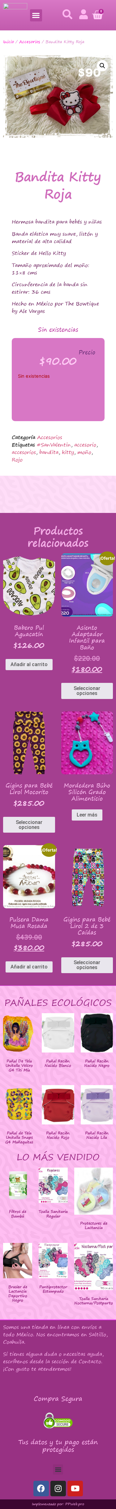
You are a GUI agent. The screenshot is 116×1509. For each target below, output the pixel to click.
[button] (36, 15)
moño (84, 452)
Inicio (8, 41)
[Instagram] (58, 1488)
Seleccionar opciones (87, 690)
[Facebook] (41, 1488)
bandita (48, 452)
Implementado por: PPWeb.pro (58, 1504)
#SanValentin (54, 444)
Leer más (87, 815)
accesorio (85, 444)
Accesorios (29, 41)
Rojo (17, 459)
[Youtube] (75, 1488)
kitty (68, 452)
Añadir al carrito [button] (29, 664)
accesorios (24, 452)
